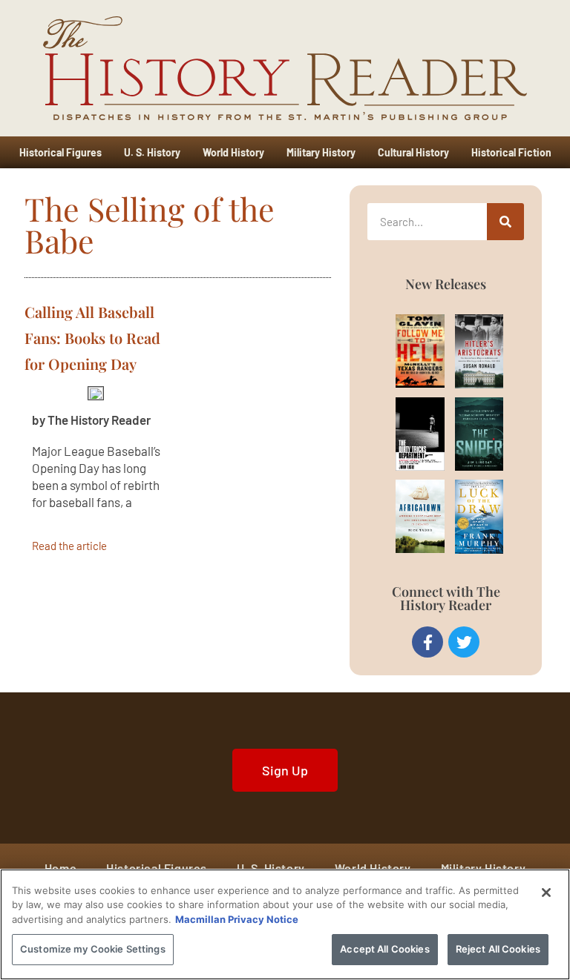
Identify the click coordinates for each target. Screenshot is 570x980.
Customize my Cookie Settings (93, 949)
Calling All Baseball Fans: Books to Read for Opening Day (92, 338)
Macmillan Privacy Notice (236, 919)
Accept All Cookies (384, 949)
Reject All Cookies (498, 949)
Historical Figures (60, 152)
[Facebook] (427, 642)
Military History (321, 152)
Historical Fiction (511, 152)
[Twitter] (463, 642)
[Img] (406, 351)
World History (233, 152)
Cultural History (413, 152)
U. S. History (152, 152)
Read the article (69, 545)
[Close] (546, 892)
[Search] (505, 221)
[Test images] (96, 392)
